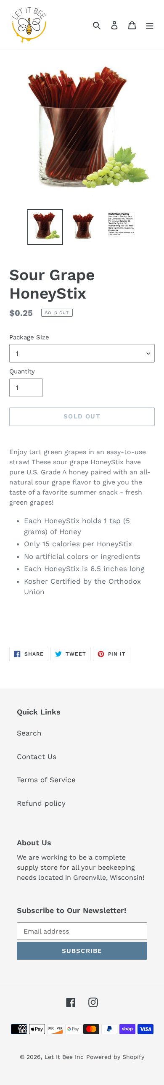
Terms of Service (46, 779)
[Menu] (150, 24)
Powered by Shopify (115, 1056)
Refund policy (41, 803)
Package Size (29, 337)
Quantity (22, 371)
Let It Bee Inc (64, 1056)
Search (29, 733)
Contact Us (36, 756)
